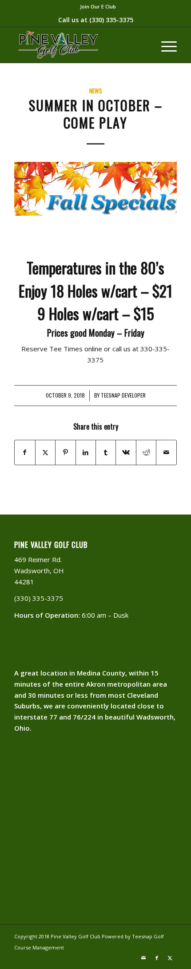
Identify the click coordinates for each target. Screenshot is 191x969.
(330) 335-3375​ (111, 20)
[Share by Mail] (166, 452)
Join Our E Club (98, 6)
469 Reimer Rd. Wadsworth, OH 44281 (39, 570)
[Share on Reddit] (146, 452)
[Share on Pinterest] (65, 452)
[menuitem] (98, 6)
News (95, 90)
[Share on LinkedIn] (86, 452)
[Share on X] (45, 452)
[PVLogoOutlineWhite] (79, 45)
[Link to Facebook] (156, 958)
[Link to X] (170, 958)
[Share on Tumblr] (105, 452)
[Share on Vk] (125, 452)
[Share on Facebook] (25, 452)
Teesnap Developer (123, 395)
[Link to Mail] (143, 958)
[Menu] (164, 45)
